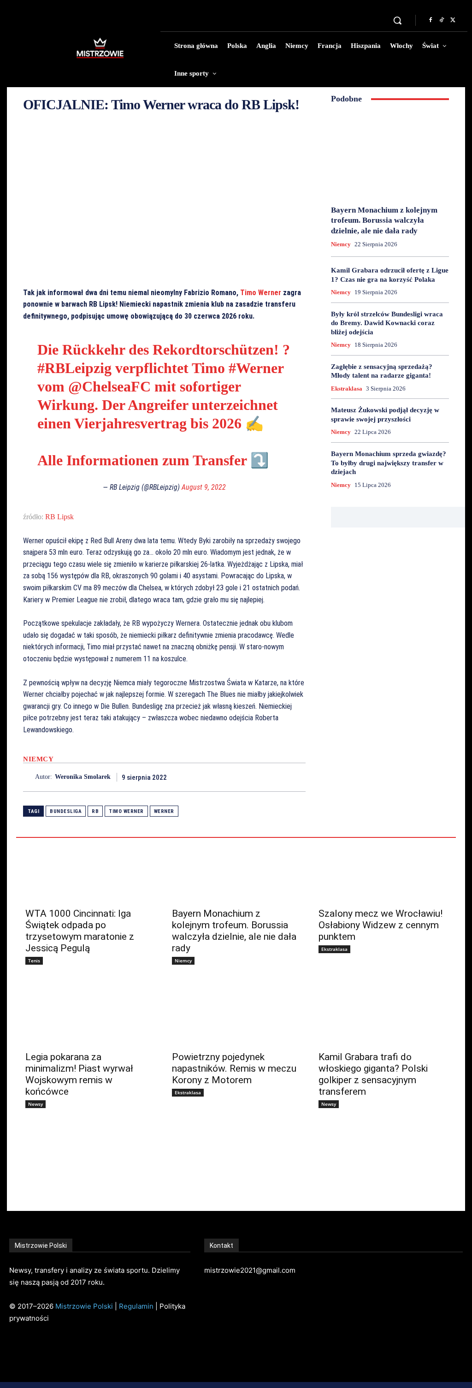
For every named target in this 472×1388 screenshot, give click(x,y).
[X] (452, 20)
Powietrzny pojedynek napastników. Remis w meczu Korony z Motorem (234, 1068)
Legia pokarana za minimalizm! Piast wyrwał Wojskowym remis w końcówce (79, 1074)
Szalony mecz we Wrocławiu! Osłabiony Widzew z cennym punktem (380, 925)
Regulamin (136, 1306)
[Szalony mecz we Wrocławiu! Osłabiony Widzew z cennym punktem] (383, 870)
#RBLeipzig (74, 368)
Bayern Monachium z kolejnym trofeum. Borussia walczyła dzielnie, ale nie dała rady (384, 220)
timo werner (126, 811)
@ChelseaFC (109, 386)
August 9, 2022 (204, 487)
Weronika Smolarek (83, 776)
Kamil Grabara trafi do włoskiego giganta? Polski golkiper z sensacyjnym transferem (373, 1074)
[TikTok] (441, 20)
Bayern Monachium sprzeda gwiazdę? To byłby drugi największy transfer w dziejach (388, 462)
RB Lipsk (59, 517)
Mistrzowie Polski (84, 1306)
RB (95, 811)
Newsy (35, 1104)
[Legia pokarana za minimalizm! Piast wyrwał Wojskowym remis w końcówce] (89, 1013)
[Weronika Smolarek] (29, 777)
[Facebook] (430, 20)
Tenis (34, 960)
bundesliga (66, 811)
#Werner (256, 368)
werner (164, 811)
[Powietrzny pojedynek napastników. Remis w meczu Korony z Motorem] (236, 1013)
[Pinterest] (275, 777)
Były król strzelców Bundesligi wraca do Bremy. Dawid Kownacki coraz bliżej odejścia (387, 323)
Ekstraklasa (346, 388)
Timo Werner (260, 292)
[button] (397, 20)
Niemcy (38, 759)
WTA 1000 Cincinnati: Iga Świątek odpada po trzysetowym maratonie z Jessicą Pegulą (79, 931)
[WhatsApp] (296, 777)
